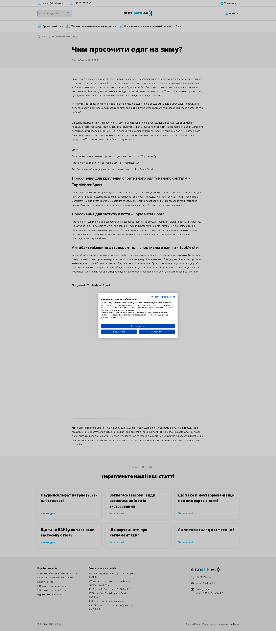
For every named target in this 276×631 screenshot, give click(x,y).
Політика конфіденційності (162, 297)
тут (124, 317)
